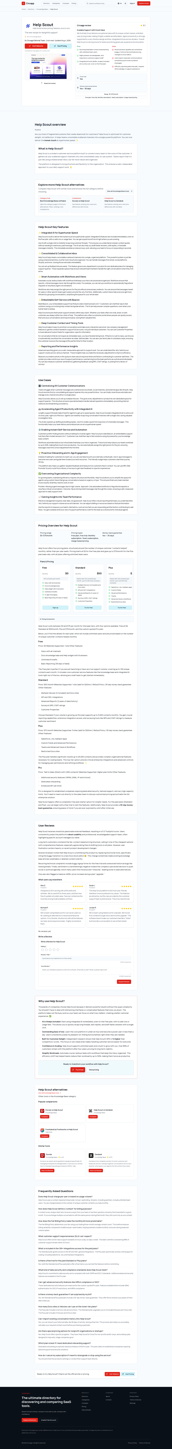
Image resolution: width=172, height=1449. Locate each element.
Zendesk (98, 1154)
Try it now (79, 1070)
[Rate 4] (55, 949)
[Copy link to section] (132, 525)
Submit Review (124, 982)
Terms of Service (135, 1400)
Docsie (49, 1154)
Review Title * (45, 954)
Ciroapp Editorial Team (36, 40)
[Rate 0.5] (42, 949)
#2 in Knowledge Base (34, 37)
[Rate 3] (51, 949)
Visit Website (37, 46)
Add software (86, 1410)
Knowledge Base (42, 9)
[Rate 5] (59, 949)
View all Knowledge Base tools (118, 191)
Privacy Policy (134, 1396)
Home (24, 9)
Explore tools (144, 3)
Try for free (88, 608)
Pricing (74, 3)
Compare (66, 3)
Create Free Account (48, 1420)
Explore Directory (29, 1420)
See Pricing (62, 46)
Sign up (55, 608)
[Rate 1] (43, 949)
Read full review (50, 83)
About (108, 1396)
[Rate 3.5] (53, 949)
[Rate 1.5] (45, 949)
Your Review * (45, 966)
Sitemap (132, 1403)
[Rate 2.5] (49, 949)
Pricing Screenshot (48, 619)
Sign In (132, 3)
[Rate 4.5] (57, 949)
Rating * (43, 946)
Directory (46, 3)
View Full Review (47, 1170)
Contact (108, 1400)
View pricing (94, 1070)
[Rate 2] (47, 949)
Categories (56, 3)
